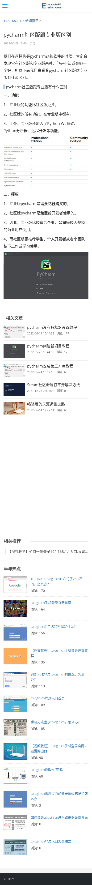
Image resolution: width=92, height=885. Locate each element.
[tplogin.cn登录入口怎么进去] (15, 848)
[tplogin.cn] (51, 6)
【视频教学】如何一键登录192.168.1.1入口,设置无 (48, 551)
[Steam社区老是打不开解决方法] (14, 389)
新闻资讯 (31, 20)
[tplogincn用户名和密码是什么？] (15, 633)
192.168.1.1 (12, 20)
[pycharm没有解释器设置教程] (14, 331)
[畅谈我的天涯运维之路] (14, 408)
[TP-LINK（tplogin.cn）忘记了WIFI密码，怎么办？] (15, 585)
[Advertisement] (46, 483)
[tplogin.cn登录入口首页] (15, 705)
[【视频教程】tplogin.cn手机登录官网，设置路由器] (15, 752)
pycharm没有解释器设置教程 (52, 327)
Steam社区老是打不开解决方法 (53, 384)
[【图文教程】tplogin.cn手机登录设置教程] (15, 657)
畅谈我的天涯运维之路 (46, 404)
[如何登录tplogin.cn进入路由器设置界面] (15, 824)
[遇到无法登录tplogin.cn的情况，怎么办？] (15, 681)
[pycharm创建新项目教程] (14, 351)
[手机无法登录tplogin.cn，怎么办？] (15, 728)
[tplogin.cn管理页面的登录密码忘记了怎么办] (15, 800)
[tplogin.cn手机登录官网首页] (15, 609)
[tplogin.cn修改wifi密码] (15, 776)
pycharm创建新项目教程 (48, 346)
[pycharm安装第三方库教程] (14, 370)
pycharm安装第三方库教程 (50, 366)
